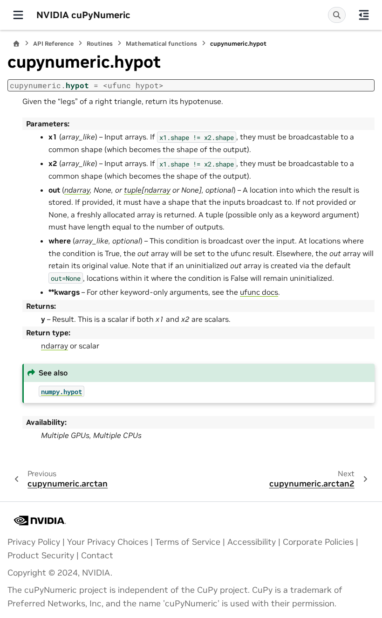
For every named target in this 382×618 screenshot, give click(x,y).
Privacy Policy (33, 542)
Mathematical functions (161, 44)
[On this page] (364, 15)
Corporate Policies (318, 542)
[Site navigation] (18, 15)
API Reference (53, 44)
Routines (100, 44)
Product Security (40, 555)
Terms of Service (187, 542)
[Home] (16, 44)
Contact (97, 555)
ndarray (54, 345)
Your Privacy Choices (107, 542)
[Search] (337, 15)
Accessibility (251, 542)
